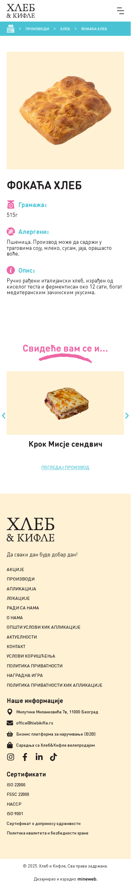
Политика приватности (34, 665)
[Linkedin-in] (39, 757)
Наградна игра (25, 675)
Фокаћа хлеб (94, 28)
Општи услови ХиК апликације (44, 627)
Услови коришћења (31, 655)
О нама (15, 617)
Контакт (16, 646)
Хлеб (65, 28)
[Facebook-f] (25, 757)
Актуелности (22, 636)
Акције (15, 569)
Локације (18, 598)
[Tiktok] (53, 757)
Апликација (21, 588)
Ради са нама (23, 607)
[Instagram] (11, 757)
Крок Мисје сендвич (65, 444)
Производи (37, 28)
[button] (120, 11)
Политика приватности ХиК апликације (54, 685)
